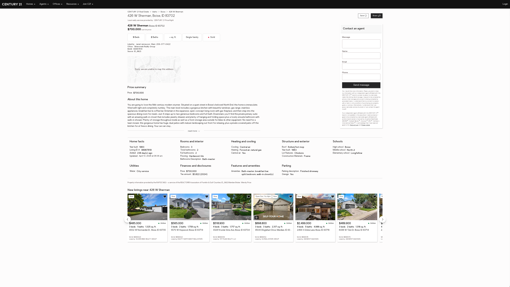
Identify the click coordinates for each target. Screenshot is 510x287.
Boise (163, 12)
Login (505, 4)
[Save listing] (164, 196)
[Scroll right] (382, 219)
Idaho (154, 12)
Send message (361, 85)
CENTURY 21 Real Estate (138, 12)
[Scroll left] (127, 219)
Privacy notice (365, 125)
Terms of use (354, 125)
